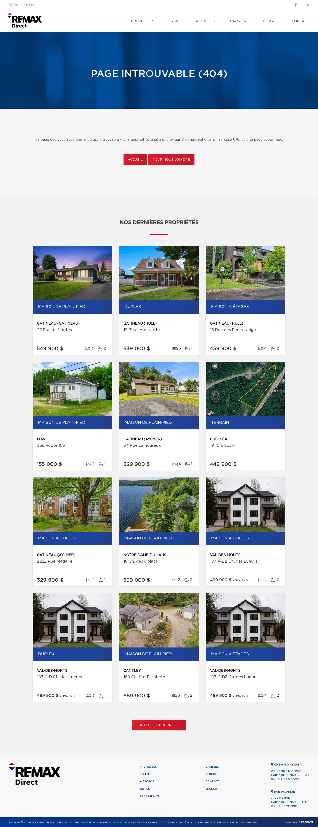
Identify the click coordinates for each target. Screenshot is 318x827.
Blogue (270, 21)
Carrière (239, 21)
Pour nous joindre (171, 159)
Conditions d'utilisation (204, 822)
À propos (147, 781)
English (211, 789)
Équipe (175, 21)
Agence (203, 21)
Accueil (135, 159)
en (307, 5)
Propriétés (142, 21)
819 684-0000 (288, 779)
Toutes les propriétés (159, 725)
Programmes (149, 796)
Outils (145, 789)
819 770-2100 (287, 806)
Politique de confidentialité (167, 822)
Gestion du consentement (241, 822)
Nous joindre (25, 5)
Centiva (306, 822)
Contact (300, 21)
